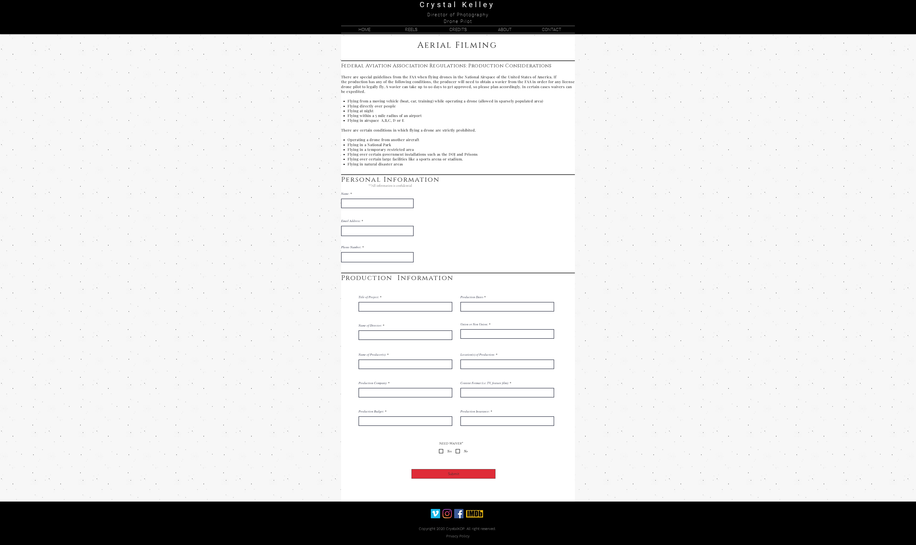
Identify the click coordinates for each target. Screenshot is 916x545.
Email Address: (351, 220)
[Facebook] (458, 513)
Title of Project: (369, 297)
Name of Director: (370, 325)
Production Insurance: (475, 411)
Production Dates (471, 297)
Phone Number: (351, 247)
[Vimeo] (435, 513)
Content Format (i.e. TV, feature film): (484, 383)
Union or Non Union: (474, 324)
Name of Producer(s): (372, 354)
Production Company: (373, 383)
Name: (345, 193)
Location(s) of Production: (477, 354)
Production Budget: (371, 411)
